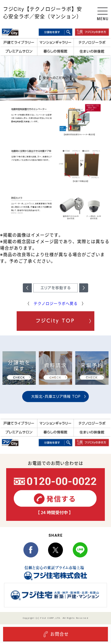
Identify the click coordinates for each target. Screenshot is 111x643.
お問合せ (59, 633)
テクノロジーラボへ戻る (56, 303)
